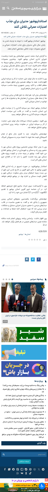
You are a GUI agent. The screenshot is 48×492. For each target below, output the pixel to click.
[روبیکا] (34, 470)
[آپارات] (30, 470)
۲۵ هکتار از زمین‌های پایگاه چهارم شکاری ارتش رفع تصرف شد (23, 390)
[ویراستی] (9, 470)
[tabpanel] (24, 303)
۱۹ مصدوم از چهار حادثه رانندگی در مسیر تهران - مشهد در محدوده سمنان (24, 413)
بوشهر (21, 234)
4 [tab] (3, 279)
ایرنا (26, 8)
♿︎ (42, 485)
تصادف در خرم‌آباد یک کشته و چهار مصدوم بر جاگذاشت (24, 418)
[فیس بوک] (5, 470)
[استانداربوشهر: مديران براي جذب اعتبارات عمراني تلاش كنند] (24, 36)
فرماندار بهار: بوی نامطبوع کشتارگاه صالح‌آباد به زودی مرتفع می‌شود (23, 436)
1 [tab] (12, 279)
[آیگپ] (22, 470)
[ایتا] (17, 470)
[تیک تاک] (30, 473)
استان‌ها (27, 234)
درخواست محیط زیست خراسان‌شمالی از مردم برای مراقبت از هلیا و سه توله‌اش (22, 407)
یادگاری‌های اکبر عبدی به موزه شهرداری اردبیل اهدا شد (24, 395)
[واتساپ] (17, 473)
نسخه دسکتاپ (24, 461)
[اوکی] (26, 473)
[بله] (26, 470)
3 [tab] (6, 279)
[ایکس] (39, 470)
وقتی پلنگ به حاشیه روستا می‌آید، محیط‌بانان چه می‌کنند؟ (23, 385)
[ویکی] (22, 473)
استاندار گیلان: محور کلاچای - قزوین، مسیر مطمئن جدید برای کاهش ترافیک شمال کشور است (24, 429)
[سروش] (13, 470)
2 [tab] (9, 279)
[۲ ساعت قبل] (24, 297)
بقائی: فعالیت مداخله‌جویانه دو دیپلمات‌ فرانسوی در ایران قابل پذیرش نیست (25, 316)
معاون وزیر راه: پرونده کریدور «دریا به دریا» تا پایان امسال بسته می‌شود (23, 423)
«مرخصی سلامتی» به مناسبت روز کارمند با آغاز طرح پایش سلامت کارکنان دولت (23, 400)
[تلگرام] (43, 470)
